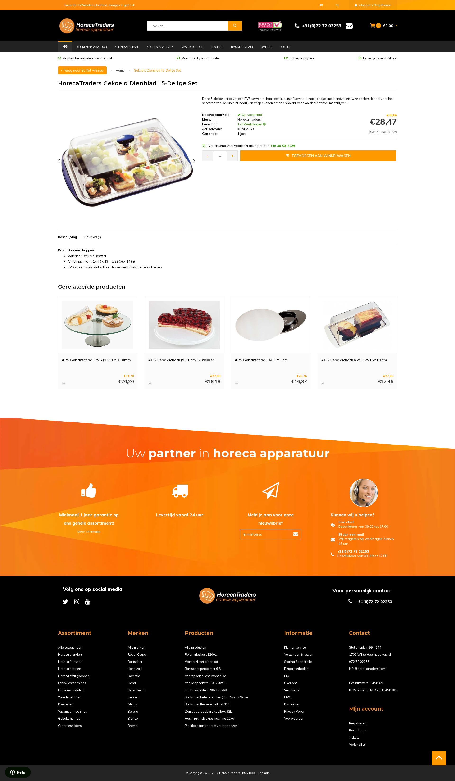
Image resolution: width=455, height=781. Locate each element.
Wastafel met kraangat (201, 661)
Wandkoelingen (69, 697)
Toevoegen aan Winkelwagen (321, 156)
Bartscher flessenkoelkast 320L (208, 704)
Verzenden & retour (298, 654)
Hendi (132, 683)
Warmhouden (193, 47)
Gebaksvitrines (69, 718)
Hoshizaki (135, 669)
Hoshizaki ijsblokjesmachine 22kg (209, 718)
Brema (132, 725)
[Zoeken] (235, 26)
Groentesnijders (70, 725)
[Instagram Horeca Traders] (76, 601)
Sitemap (264, 773)
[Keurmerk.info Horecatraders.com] (270, 25)
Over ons (290, 683)
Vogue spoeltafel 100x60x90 (206, 683)
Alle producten (195, 647)
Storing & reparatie (298, 661)
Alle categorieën (70, 647)
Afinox (132, 704)
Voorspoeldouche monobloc (205, 676)
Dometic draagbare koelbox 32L (208, 711)
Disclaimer (292, 704)
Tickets (354, 737)
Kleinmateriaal (127, 47)
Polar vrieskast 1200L (201, 654)
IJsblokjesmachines (72, 683)
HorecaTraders (249, 119)
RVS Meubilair (242, 47)
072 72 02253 (359, 661)
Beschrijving (67, 237)
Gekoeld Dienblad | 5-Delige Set (157, 70)
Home (65, 47)
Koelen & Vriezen (160, 47)
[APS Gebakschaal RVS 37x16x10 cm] (357, 325)
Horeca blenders (70, 654)
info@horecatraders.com (367, 669)
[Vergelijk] (321, 5)
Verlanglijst (357, 744)
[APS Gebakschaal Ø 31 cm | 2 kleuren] (184, 325)
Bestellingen (358, 730)
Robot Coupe (137, 654)
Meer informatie (88, 532)
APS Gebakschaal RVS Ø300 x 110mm (96, 360)
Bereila (133, 711)
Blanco (133, 718)
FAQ (287, 676)
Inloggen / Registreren (374, 5)
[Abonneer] (295, 534)
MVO (287, 697)
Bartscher (135, 661)
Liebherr (134, 697)
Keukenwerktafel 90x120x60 (206, 690)
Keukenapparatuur (92, 47)
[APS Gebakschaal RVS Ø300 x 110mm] (97, 325)
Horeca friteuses (70, 661)
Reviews (93, 237)
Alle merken (136, 647)
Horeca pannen (69, 669)
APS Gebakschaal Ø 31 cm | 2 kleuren (181, 360)
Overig (266, 47)
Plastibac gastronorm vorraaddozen (211, 725)
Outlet (285, 47)
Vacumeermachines (72, 711)
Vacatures (291, 690)
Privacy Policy (294, 711)
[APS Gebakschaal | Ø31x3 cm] (270, 325)
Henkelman (136, 690)
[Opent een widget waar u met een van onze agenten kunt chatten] (18, 773)
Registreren (357, 723)
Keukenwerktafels (71, 690)
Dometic (134, 676)
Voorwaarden (294, 718)
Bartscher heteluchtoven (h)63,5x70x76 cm (216, 697)
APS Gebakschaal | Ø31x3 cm (261, 360)
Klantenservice (295, 647)
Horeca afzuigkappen (74, 676)
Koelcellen (65, 704)
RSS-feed (249, 773)
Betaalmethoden (296, 669)
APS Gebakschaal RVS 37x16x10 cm (354, 360)
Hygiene (217, 47)
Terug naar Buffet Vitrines (83, 70)
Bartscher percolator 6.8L (203, 669)
